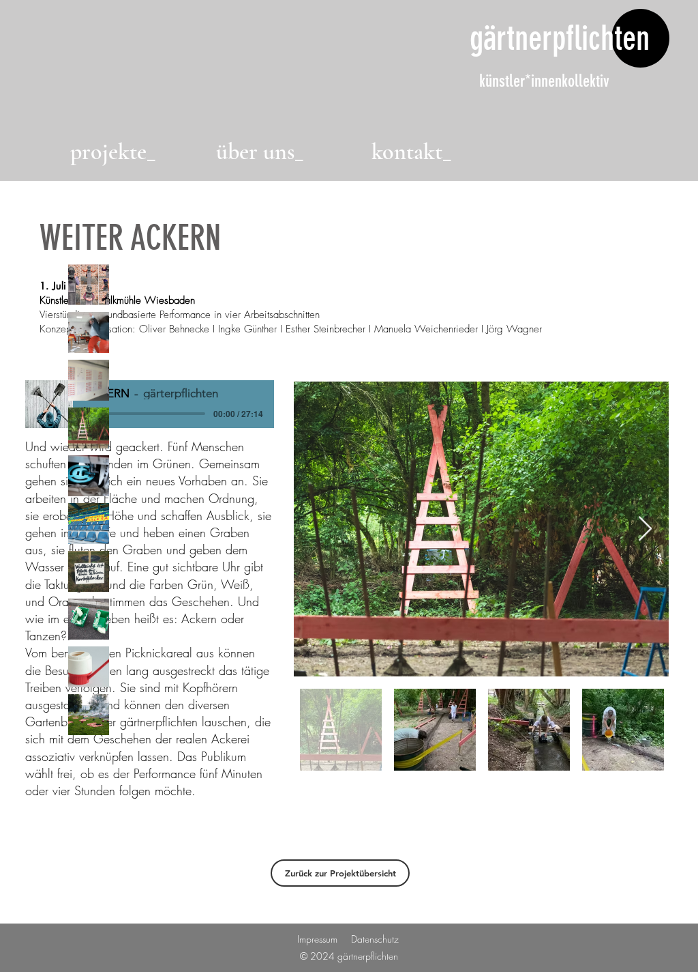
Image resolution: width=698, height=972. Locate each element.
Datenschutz (375, 938)
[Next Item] (645, 529)
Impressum (317, 938)
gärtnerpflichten (560, 38)
